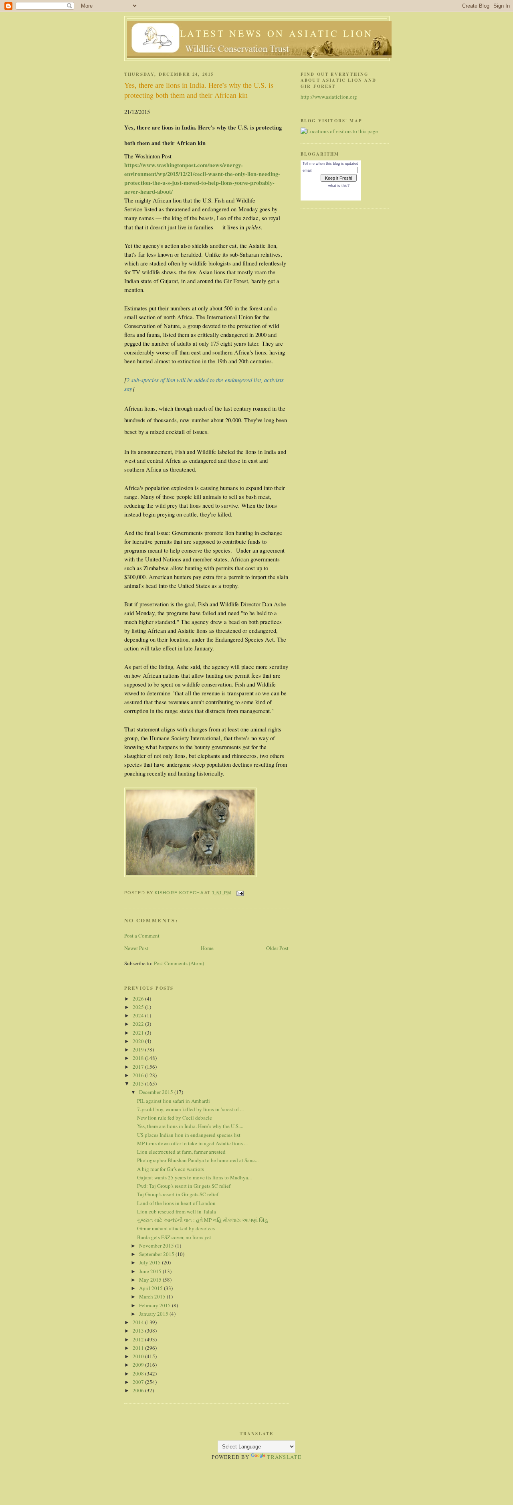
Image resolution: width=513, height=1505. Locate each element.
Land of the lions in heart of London (176, 1203)
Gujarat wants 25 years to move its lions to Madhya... (194, 1177)
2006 (139, 1390)
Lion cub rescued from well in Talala (176, 1211)
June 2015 (151, 1271)
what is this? (338, 186)
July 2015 (150, 1262)
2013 (139, 1330)
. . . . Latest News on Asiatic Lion (259, 33)
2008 (139, 1373)
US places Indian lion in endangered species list (188, 1134)
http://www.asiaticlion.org (329, 96)
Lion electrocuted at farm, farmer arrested (181, 1151)
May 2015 (151, 1279)
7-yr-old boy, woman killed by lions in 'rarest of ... (190, 1109)
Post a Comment (142, 935)
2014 (139, 1322)
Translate (284, 1456)
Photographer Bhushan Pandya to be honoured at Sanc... (198, 1160)
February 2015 (155, 1305)
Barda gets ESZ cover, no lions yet (174, 1237)
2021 (139, 1032)
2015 (139, 1083)
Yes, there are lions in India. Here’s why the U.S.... (190, 1126)
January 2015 (154, 1313)
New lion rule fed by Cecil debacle (174, 1117)
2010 (139, 1356)
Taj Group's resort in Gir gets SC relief (177, 1194)
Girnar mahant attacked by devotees (176, 1228)
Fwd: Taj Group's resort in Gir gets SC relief (183, 1185)
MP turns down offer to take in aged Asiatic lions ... (192, 1143)
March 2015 (153, 1296)
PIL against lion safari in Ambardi (173, 1100)
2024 (139, 1015)
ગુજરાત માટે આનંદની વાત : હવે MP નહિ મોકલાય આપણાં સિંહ (202, 1219)
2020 (139, 1041)
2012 (139, 1339)
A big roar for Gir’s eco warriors (170, 1169)
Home (207, 948)
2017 (139, 1066)
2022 (139, 1023)
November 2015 (157, 1245)
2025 (139, 1007)
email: (308, 170)
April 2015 (151, 1288)
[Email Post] (240, 892)
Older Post (277, 948)
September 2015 (157, 1254)
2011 (139, 1347)
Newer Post (136, 948)
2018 (139, 1057)
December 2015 (156, 1092)
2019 (139, 1049)
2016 (139, 1075)
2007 (139, 1381)
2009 (139, 1364)
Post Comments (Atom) (179, 963)
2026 (139, 998)
